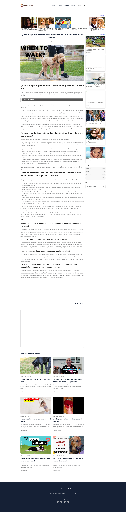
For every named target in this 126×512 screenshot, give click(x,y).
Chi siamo (59, 5)
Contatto (66, 5)
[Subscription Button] (75, 493)
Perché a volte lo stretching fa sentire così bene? (35, 420)
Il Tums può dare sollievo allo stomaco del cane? (35, 380)
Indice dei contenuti (29, 99)
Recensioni (95, 168)
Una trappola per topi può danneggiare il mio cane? (67, 420)
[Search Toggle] (105, 5)
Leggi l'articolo (23, 391)
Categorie (73, 5)
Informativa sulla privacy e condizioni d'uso (66, 499)
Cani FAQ (95, 171)
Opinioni (48, 41)
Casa (53, 5)
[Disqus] (52, 329)
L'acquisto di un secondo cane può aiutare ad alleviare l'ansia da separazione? (68, 380)
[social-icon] (57, 502)
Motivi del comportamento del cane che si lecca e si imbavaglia (68, 460)
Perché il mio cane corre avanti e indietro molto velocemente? (35, 460)
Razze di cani (95, 174)
